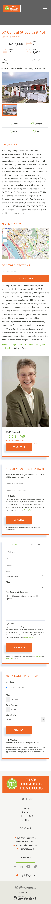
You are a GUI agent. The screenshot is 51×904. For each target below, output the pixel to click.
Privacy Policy (28, 510)
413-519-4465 (15, 436)
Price (8, 695)
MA (20, 344)
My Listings (9, 441)
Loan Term (10, 682)
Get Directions (25, 278)
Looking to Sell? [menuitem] (25, 816)
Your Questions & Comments (17, 592)
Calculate (19, 730)
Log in (23, 875)
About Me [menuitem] (25, 812)
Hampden (29, 344)
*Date (8, 572)
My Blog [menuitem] (25, 819)
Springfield (40, 344)
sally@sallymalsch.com (27, 845)
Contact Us (15, 545)
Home (4, 344)
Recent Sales (19, 441)
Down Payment (12, 705)
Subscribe (19, 519)
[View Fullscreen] (5, 240)
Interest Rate (11, 715)
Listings (13, 344)
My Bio (36, 444)
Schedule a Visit (35, 545)
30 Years (11, 687)
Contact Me (19, 447)
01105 (7, 348)
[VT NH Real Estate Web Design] (25, 898)
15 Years (21, 687)
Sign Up (31, 875)
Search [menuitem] (25, 808)
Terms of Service (10, 658)
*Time (8, 582)
